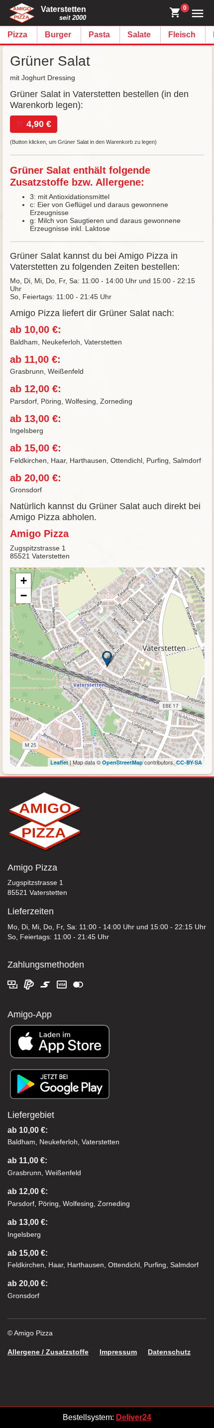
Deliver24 (133, 1417)
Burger (58, 34)
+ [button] (23, 580)
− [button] (23, 595)
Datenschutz (169, 1352)
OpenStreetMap (122, 762)
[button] (195, 12)
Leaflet (59, 762)
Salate (139, 34)
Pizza (17, 34)
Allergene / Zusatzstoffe (48, 1352)
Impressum (118, 1352)
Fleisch (182, 34)
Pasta (99, 34)
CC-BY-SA (189, 762)
